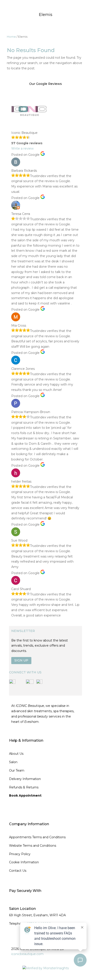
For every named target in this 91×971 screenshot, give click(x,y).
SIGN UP (21, 660)
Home (11, 36)
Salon (13, 762)
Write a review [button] (22, 148)
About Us (16, 754)
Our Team (16, 770)
